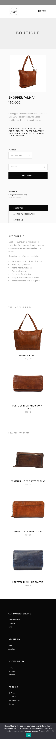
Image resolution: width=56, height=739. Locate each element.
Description (19, 208)
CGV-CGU (12, 623)
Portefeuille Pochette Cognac (28, 481)
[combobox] (20, 155)
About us (11, 649)
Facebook (11, 671)
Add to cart (28, 175)
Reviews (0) (18, 220)
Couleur (12, 150)
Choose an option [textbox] (17, 155)
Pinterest (11, 674)
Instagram (12, 667)
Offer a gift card (14, 619)
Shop (10, 645)
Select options (20, 358)
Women (20, 194)
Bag (25, 194)
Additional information (24, 214)
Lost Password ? (14, 700)
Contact (11, 704)
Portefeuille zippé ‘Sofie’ (28, 531)
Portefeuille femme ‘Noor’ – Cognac (28, 407)
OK (28, 735)
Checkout (11, 696)
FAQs (10, 627)
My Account (12, 693)
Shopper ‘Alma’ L (28, 355)
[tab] (28, 208)
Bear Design (16, 197)
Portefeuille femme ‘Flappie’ (28, 582)
